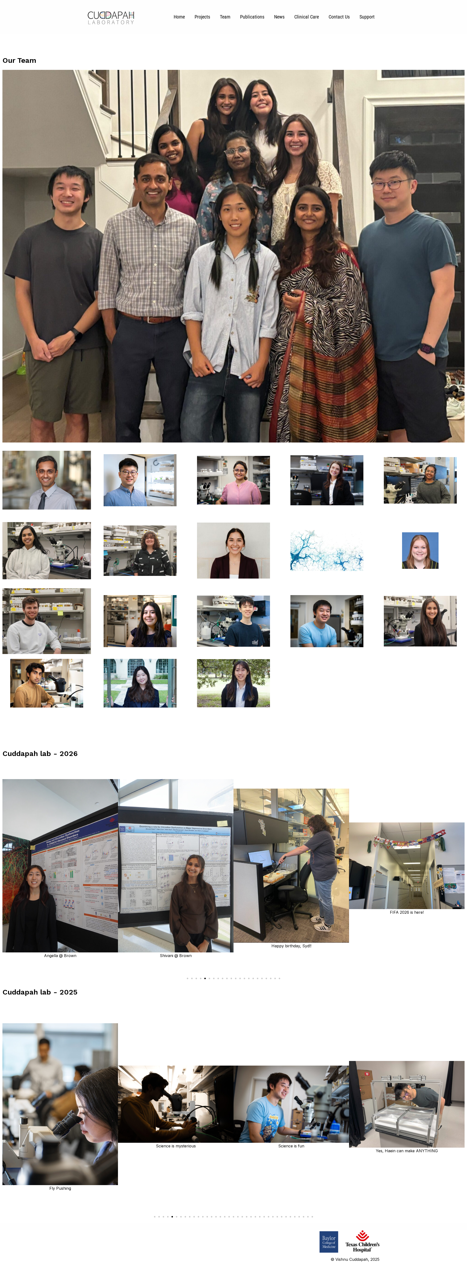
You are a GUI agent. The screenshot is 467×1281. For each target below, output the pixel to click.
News (279, 17)
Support (367, 17)
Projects (202, 17)
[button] (187, 978)
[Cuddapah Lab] (111, 16)
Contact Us (339, 17)
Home (179, 17)
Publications (252, 17)
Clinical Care (306, 17)
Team (225, 17)
